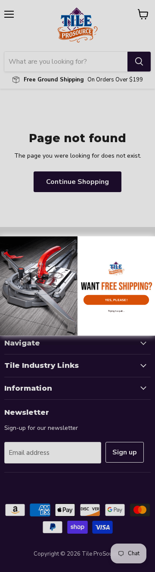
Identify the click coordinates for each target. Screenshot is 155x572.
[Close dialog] (149, 241)
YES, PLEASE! (116, 300)
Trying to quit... (116, 310)
